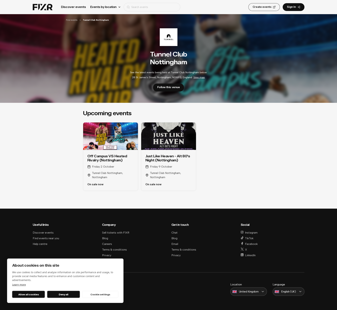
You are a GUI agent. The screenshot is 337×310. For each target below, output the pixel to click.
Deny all (63, 294)
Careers (107, 244)
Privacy (106, 255)
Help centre (40, 244)
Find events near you (46, 238)
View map (199, 77)
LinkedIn (250, 255)
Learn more (19, 284)
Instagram (251, 232)
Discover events (73, 7)
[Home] (43, 7)
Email (174, 244)
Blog (105, 238)
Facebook (251, 244)
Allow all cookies (28, 294)
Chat (174, 232)
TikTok (249, 238)
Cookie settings (100, 294)
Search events (139, 7)
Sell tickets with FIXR (115, 232)
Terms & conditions (114, 249)
